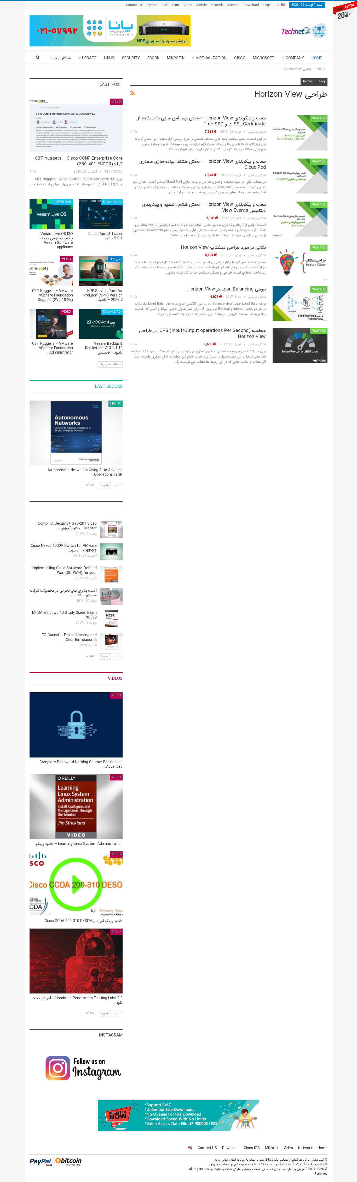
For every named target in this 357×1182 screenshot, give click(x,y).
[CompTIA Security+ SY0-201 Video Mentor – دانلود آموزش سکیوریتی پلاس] (111, 529)
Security (131, 58)
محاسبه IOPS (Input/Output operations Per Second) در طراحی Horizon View (202, 333)
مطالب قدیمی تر (109, 364)
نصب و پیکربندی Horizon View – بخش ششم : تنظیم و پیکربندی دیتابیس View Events (204, 207)
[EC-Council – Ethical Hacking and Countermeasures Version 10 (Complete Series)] (111, 641)
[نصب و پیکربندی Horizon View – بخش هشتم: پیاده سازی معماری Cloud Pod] (300, 176)
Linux (109, 58)
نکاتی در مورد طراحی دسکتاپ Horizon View (223, 247)
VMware (319, 118)
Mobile (201, 5)
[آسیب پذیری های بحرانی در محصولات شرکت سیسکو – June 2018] (111, 596)
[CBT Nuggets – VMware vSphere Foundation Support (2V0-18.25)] (51, 271)
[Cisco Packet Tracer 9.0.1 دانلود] (101, 214)
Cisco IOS (252, 1148)
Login (267, 5)
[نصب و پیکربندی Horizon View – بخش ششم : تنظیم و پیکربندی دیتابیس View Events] (300, 219)
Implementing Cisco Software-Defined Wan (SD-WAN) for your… (64, 570)
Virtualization (211, 58)
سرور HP (115, 259)
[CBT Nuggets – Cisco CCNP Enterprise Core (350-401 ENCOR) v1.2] (76, 126)
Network (233, 5)
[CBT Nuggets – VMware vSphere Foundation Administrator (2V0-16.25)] (51, 324)
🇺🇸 (190, 1148)
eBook (153, 58)
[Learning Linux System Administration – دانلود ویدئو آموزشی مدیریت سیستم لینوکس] (76, 806)
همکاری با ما (60, 58)
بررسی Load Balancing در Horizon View (226, 289)
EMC (165, 5)
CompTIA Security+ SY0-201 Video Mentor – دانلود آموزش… (67, 526)
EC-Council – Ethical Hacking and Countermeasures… (69, 637)
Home (317, 58)
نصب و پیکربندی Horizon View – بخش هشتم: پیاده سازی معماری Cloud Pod (202, 164)
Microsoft (263, 58)
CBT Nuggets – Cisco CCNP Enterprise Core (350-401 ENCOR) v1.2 (79, 161)
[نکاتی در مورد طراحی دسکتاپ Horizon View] (300, 262)
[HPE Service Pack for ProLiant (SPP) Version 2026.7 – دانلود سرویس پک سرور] (101, 271)
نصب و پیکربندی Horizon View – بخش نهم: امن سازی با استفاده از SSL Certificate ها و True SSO (202, 121)
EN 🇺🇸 (280, 5)
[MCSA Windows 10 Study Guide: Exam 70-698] (111, 618)
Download (251, 5)
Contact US (134, 5)
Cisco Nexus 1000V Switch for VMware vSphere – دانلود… (64, 548)
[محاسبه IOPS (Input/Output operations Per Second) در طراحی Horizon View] (300, 345)
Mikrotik (217, 5)
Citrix (176, 5)
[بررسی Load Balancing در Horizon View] (300, 303)
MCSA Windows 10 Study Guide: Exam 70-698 (64, 615)
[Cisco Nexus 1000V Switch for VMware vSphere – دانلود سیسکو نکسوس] (111, 551)
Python (152, 5)
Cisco (239, 58)
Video (187, 5)
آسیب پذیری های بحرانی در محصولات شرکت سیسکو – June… (63, 593)
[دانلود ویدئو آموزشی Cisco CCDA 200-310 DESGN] (76, 883)
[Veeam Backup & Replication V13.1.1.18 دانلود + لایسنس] (101, 324)
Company (295, 58)
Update (89, 58)
